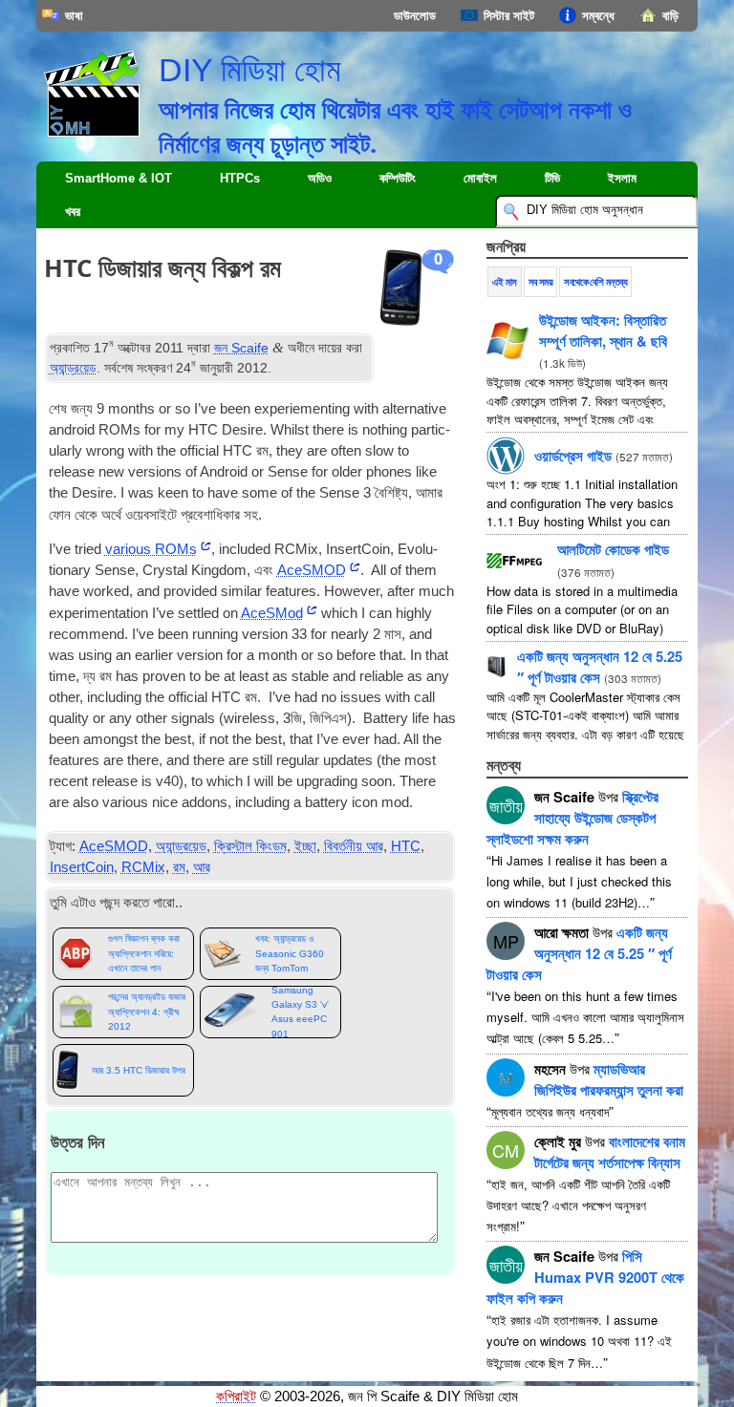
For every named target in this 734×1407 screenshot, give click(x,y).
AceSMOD (113, 846)
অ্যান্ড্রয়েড (73, 367)
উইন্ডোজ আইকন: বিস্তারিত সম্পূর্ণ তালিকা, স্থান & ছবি (603, 330)
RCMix (143, 867)
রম (179, 867)
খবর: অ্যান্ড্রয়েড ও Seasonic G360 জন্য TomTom (289, 953)
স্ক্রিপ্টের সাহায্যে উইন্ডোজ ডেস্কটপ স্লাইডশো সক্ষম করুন (572, 817)
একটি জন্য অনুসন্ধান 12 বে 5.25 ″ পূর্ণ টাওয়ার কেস (599, 667)
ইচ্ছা (305, 846)
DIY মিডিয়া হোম (250, 70)
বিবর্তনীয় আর (353, 846)
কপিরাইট (236, 1396)
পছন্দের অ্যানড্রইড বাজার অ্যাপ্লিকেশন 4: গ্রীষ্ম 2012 (146, 1011)
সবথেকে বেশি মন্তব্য (595, 282)
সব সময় (541, 282)
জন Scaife (241, 347)
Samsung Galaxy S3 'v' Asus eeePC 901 (300, 1012)
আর (201, 867)
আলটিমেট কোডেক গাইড (613, 549)
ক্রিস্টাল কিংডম (250, 846)
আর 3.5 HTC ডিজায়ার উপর (138, 1070)
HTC (406, 846)
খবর (72, 211)
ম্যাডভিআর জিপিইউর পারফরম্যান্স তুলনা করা (608, 1079)
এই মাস (504, 282)
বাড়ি (670, 16)
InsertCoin (82, 867)
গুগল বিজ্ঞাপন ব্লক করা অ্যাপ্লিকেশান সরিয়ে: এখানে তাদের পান (144, 953)
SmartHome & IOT (118, 178)
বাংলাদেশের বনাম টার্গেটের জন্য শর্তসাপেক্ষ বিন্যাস (609, 1152)
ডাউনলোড (415, 16)
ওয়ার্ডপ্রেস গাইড (573, 455)
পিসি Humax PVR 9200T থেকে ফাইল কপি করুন (585, 1277)
